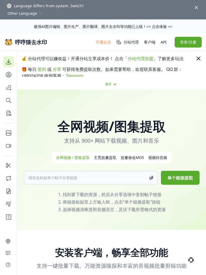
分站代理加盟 (140, 58)
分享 (57, 69)
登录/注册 (188, 42)
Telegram (74, 76)
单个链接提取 (180, 178)
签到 (42, 69)
